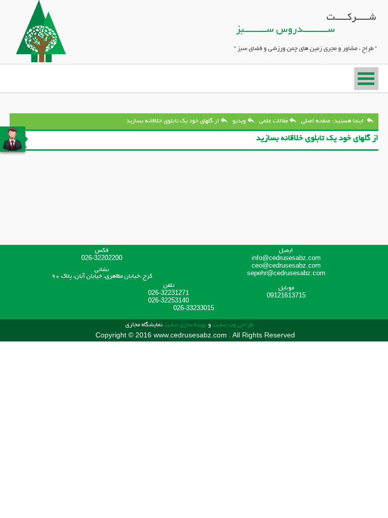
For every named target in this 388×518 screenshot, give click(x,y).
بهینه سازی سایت (185, 325)
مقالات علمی (273, 121)
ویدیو (239, 121)
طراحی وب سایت (232, 325)
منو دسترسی (366, 78)
